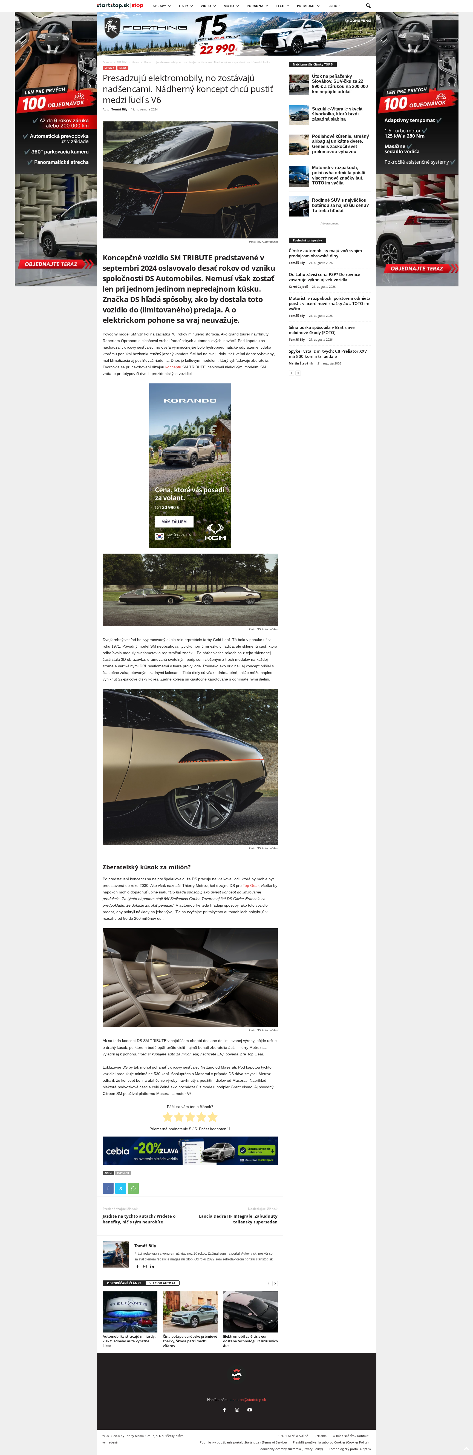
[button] (368, 6)
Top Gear (251, 885)
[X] (120, 1188)
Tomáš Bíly (119, 109)
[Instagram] (145, 1267)
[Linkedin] (152, 1267)
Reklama (321, 1436)
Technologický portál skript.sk (350, 1449)
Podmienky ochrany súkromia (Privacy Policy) (290, 1449)
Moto (229, 6)
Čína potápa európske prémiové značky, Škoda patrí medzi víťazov (190, 1341)
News (135, 62)
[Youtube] (249, 1410)
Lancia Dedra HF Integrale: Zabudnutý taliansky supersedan (238, 1219)
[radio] (168, 1118)
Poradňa (255, 6)
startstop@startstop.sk (248, 1400)
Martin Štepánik (301, 363)
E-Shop (333, 6)
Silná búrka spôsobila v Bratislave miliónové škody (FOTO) (322, 329)
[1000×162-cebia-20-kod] (190, 1151)
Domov (107, 62)
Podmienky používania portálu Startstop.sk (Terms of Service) (243, 1442)
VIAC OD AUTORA (162, 1283)
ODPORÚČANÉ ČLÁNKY (124, 1283)
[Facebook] (108, 1188)
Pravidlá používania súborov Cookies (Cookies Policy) (330, 1442)
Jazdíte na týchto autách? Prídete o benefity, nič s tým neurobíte (139, 1219)
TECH (280, 6)
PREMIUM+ (306, 6)
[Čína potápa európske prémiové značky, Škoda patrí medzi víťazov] (190, 1311)
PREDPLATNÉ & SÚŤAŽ (292, 1436)
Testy (183, 6)
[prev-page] (268, 1283)
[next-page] (275, 1283)
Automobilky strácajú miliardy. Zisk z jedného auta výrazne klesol (129, 1341)
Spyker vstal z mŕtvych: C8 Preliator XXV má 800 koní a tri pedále (328, 353)
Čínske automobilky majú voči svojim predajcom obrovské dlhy (325, 253)
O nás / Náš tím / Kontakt (350, 1436)
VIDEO (206, 6)
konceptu (173, 367)
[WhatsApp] (133, 1188)
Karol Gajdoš (298, 286)
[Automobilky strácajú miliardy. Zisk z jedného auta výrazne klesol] (130, 1311)
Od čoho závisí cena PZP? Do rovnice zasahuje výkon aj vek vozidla (324, 277)
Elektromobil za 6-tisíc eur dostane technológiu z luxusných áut (250, 1341)
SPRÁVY (159, 6)
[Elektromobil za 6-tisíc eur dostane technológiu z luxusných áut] (250, 1311)
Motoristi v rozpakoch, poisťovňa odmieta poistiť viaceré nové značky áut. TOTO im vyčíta (330, 303)
